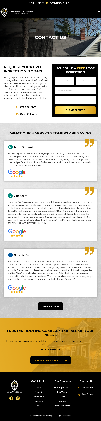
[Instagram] (18, 398)
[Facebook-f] (11, 398)
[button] (99, 12)
